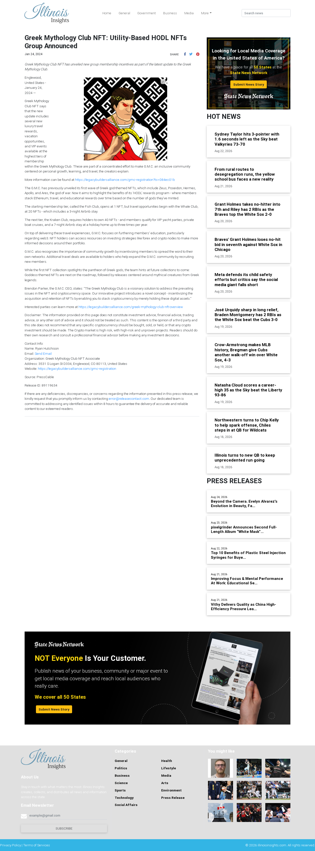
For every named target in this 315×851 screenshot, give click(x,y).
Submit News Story (248, 84)
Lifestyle (168, 768)
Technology (124, 797)
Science (121, 783)
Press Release (173, 797)
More (205, 13)
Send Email (43, 353)
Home (106, 13)
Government (146, 13)
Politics (121, 768)
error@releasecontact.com (129, 398)
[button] (185, 54)
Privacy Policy (10, 845)
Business (170, 13)
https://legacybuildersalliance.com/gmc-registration (77, 368)
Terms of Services (36, 845)
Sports (120, 790)
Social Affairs (126, 805)
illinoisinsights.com (272, 845)
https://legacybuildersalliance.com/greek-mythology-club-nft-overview (131, 307)
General (124, 13)
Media (189, 13)
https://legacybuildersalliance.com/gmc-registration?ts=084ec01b (125, 179)
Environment (171, 790)
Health (166, 760)
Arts (164, 783)
